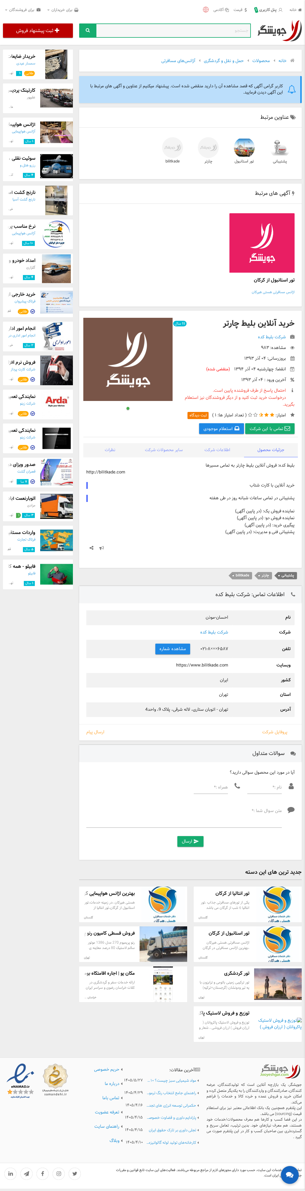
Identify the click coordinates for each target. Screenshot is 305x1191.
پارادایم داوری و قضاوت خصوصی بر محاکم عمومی (171, 1118)
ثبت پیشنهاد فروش (34, 31)
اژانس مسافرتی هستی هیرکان (273, 292)
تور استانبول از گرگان (274, 280)
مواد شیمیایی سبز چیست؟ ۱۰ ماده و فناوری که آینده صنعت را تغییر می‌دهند (171, 1081)
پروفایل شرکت (274, 732)
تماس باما (110, 1098)
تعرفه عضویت (107, 1112)
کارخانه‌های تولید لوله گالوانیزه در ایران (171, 1143)
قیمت (238, 10)
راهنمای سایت (106, 1126)
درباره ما (112, 1083)
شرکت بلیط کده (214, 632)
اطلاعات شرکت (217, 450)
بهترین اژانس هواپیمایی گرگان (106, 894)
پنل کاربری (266, 10)
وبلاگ (114, 1140)
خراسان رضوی (88, 997)
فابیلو (31, 573)
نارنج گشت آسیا (19, 193)
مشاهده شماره (172, 649)
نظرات (110, 450)
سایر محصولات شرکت (164, 450)
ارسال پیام (95, 732)
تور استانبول (244, 161)
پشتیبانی (280, 161)
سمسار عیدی (25, 64)
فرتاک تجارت (26, 540)
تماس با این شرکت (267, 428)
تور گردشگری (236, 973)
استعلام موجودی (219, 428)
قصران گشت (26, 472)
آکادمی (218, 10)
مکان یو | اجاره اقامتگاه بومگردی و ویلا (98, 973)
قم (9, 311)
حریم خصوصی (106, 1069)
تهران (87, 957)
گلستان (203, 917)
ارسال (190, 841)
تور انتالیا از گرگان (232, 894)
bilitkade (172, 161)
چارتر (208, 161)
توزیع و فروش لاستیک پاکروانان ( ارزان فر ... (206, 1013)
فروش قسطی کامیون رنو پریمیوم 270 (98, 933)
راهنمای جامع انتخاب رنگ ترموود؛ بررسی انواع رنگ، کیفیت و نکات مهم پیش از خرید (171, 1093)
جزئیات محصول (270, 450)
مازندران (8, 107)
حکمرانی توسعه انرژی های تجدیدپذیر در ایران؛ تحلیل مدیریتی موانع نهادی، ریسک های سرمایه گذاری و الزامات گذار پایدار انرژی (171, 1106)
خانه (293, 10)
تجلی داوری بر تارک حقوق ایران (172, 1130)
